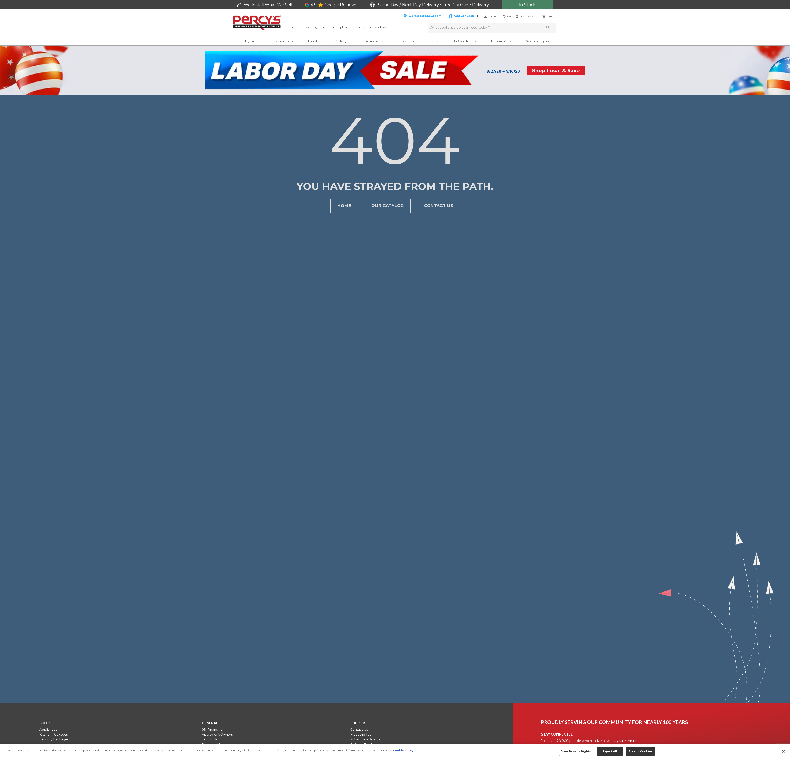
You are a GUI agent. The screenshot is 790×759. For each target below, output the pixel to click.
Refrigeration (250, 41)
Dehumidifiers (501, 41)
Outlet (294, 27)
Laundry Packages (54, 739)
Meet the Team (362, 734)
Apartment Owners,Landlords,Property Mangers (217, 739)
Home (344, 205)
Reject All (609, 751)
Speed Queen (315, 27)
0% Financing (212, 729)
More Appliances (373, 41)
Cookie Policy (403, 750)
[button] (485, 16)
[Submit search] (548, 27)
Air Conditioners (464, 41)
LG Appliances (342, 27)
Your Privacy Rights (576, 751)
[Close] (783, 751)
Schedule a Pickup (365, 739)
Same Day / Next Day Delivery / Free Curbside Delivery (433, 4)
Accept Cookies (640, 751)
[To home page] (257, 22)
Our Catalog (387, 205)
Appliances (48, 729)
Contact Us (438, 205)
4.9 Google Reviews (334, 4)
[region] (395, 751)
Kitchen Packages (54, 734)
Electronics (408, 41)
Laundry (313, 41)
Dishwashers (283, 41)
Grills (434, 41)
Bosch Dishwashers (372, 27)
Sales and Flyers (537, 41)
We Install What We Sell (267, 4)
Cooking (340, 41)
